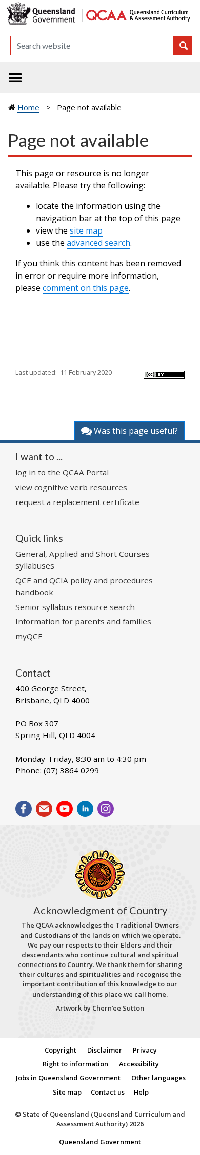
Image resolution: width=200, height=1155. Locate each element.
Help (141, 1092)
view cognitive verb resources (71, 487)
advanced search (98, 242)
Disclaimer (104, 1050)
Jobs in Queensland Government (68, 1077)
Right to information (75, 1063)
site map (86, 230)
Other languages (158, 1077)
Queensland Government (100, 1141)
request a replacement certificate (77, 502)
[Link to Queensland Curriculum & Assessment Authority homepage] (138, 14)
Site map (67, 1092)
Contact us (108, 1092)
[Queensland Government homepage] (42, 14)
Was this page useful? (135, 430)
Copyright (60, 1050)
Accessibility (139, 1063)
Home (28, 107)
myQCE (29, 636)
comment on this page (86, 287)
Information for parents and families (83, 621)
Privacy (145, 1050)
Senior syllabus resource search (75, 607)
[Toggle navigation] (15, 78)
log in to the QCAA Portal (62, 472)
